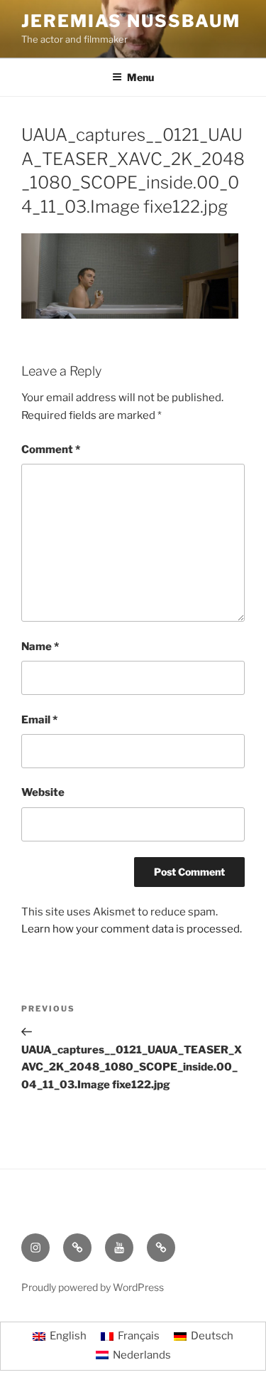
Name (40, 646)
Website (43, 792)
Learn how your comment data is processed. (131, 929)
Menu (140, 77)
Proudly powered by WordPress (92, 1287)
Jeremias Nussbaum (130, 21)
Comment (50, 449)
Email (39, 719)
